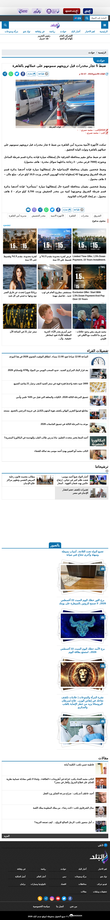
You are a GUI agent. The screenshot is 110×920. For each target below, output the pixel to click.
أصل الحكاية (20, 876)
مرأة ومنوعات (11, 31)
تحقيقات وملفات (100, 891)
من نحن (73, 906)
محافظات (82, 884)
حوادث (63, 31)
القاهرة (72, 215)
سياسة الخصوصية (41, 906)
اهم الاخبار (90, 31)
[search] (5, 25)
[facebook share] (23, 74)
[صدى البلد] (55, 25)
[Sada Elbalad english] (23, 11)
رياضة (52, 31)
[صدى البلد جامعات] (52, 11)
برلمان (22, 884)
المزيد (6, 836)
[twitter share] (17, 74)
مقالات (84, 891)
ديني (64, 876)
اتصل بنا (60, 906)
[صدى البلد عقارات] (37, 11)
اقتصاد (63, 884)
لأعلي (101, 845)
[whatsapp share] (11, 74)
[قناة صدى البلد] (88, 11)
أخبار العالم (41, 876)
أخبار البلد (75, 31)
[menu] (104, 25)
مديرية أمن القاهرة (17, 215)
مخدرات (85, 215)
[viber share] (34, 210)
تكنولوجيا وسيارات (38, 884)
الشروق (97, 215)
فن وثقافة (40, 31)
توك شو (26, 31)
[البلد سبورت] (71, 11)
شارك (30, 74)
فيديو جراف (102, 884)
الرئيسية (104, 31)
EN (79, 18)
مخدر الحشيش (39, 215)
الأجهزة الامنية (57, 215)
